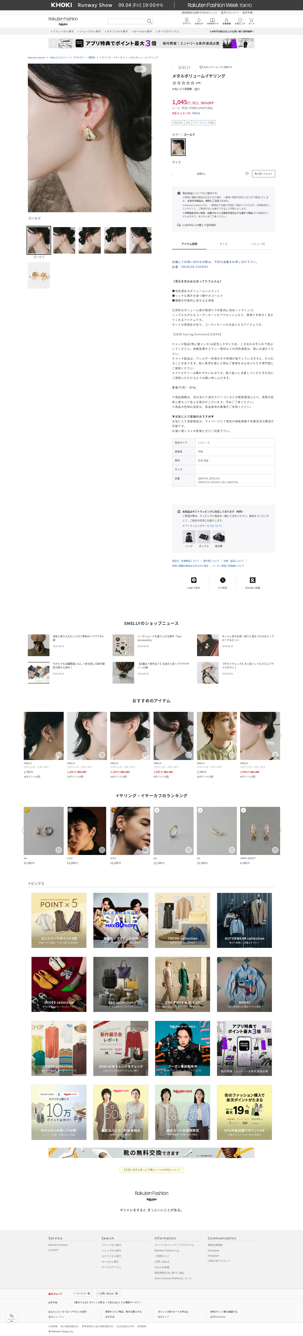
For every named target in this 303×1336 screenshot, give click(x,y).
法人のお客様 (162, 1267)
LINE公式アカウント (219, 1260)
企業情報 (53, 1326)
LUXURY (53, 1250)
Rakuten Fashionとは (167, 1250)
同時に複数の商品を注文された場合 (190, 566)
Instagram (213, 1255)
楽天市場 (247, 12)
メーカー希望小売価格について (228, 566)
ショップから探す (111, 1250)
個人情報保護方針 (70, 1326)
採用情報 (141, 1326)
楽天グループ (228, 12)
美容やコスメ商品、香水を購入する (123, 1311)
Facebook (213, 1250)
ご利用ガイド (162, 1256)
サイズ (224, 244)
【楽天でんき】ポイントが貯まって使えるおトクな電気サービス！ (107, 1302)
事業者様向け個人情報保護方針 (98, 1326)
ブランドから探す (111, 1244)
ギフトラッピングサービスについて (202, 526)
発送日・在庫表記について (185, 561)
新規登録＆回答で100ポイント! (199, 12)
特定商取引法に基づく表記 (169, 1272)
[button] (90, 138)
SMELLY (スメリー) (59, 57)
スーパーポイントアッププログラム (174, 1244)
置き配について (211, 561)
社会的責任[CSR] (125, 1326)
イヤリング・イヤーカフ (112, 57)
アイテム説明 (189, 244)
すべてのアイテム (111, 1267)
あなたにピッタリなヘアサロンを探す (67, 1311)
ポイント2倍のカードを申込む (173, 1311)
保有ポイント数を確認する (223, 1311)
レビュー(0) (258, 244)
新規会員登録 (215, 1244)
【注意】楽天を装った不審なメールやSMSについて (151, 1169)
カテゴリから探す (111, 1256)
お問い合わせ (162, 1261)
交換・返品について (233, 561)
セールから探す (110, 1261)
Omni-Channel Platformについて (173, 1278)
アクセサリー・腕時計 (84, 57)
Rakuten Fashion (37, 57)
